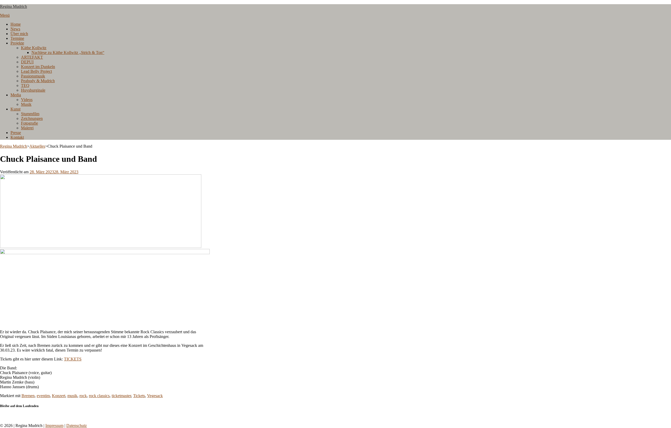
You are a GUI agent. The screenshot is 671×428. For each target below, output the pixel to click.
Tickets (139, 395)
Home (15, 24)
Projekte (17, 43)
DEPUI (27, 62)
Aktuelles (37, 146)
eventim (43, 395)
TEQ (25, 85)
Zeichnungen (32, 118)
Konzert (58, 395)
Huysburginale (33, 90)
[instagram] (4, 416)
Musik (26, 104)
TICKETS (73, 359)
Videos (27, 99)
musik (72, 395)
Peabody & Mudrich (38, 81)
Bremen (28, 395)
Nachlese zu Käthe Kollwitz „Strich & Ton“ (67, 52)
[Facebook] (1, 416)
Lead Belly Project (36, 71)
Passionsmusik (33, 76)
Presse (15, 132)
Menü (5, 15)
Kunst (15, 109)
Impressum (54, 425)
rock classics (99, 395)
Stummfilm (30, 114)
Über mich (19, 33)
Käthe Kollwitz (33, 48)
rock (83, 395)
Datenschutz (76, 425)
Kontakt (17, 137)
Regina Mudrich (13, 6)
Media (15, 95)
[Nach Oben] (1, 421)
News (15, 29)
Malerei (27, 128)
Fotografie (29, 123)
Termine (17, 38)
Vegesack (155, 395)
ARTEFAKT (32, 57)
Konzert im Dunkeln (38, 66)
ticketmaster (121, 395)
